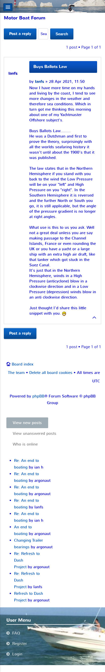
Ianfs (39, 81)
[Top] (94, 318)
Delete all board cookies (50, 372)
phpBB (38, 396)
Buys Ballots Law (50, 67)
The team (16, 372)
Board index (22, 364)
